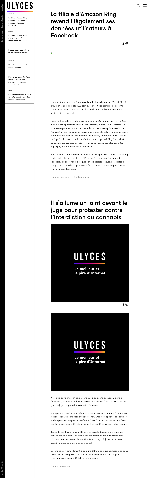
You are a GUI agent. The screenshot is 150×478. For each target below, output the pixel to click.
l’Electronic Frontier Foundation (91, 102)
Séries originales (2, 21)
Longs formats (2, 36)
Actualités (2, 8)
